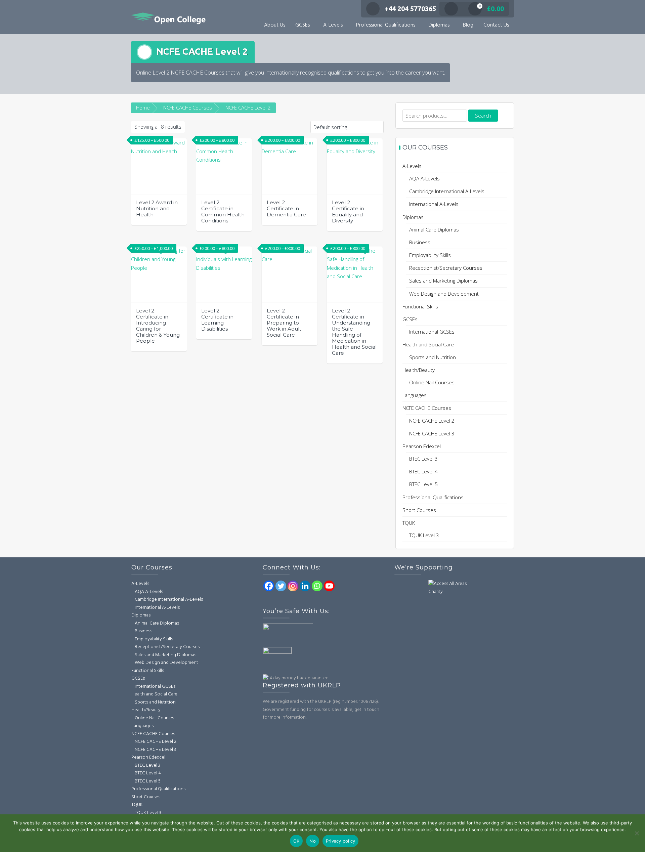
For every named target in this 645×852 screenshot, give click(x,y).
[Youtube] (329, 586)
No (312, 841)
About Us (274, 25)
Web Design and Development (444, 293)
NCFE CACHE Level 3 (432, 433)
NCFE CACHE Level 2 (432, 420)
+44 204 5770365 (410, 8)
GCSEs (302, 25)
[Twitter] (280, 586)
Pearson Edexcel (421, 446)
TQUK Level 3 (424, 535)
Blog (468, 25)
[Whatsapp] (317, 586)
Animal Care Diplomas (434, 229)
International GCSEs (432, 331)
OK (296, 841)
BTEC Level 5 (423, 484)
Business (419, 242)
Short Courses (419, 510)
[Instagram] (293, 586)
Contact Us (496, 25)
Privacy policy (340, 841)
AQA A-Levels (424, 178)
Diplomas (439, 25)
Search (483, 115)
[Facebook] (268, 586)
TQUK (408, 522)
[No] (636, 833)
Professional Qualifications (385, 25)
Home (143, 107)
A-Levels (333, 25)
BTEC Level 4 (423, 471)
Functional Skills (420, 306)
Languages (414, 395)
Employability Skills (430, 255)
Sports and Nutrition (432, 357)
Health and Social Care (428, 344)
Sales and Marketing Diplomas (443, 280)
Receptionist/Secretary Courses (445, 267)
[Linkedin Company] (305, 586)
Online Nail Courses (432, 382)
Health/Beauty (418, 370)
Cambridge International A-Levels (446, 191)
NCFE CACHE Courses (187, 107)
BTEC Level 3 (423, 458)
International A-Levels (434, 204)
